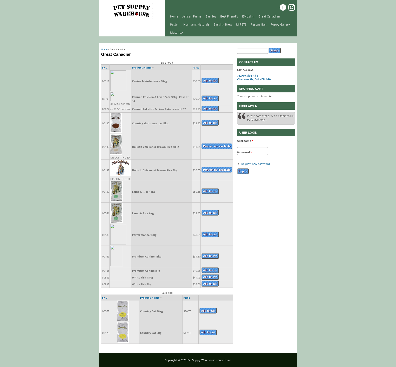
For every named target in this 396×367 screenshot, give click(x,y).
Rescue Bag (258, 24)
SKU (104, 67)
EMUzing (248, 16)
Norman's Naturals (196, 24)
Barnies (211, 16)
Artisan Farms (192, 16)
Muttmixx (176, 32)
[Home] (132, 18)
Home (174, 16)
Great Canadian (269, 16)
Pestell (174, 24)
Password (244, 152)
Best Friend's (229, 16)
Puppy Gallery (280, 24)
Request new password (255, 164)
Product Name (142, 67)
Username (245, 141)
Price (196, 67)
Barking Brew (223, 24)
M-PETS (241, 24)
